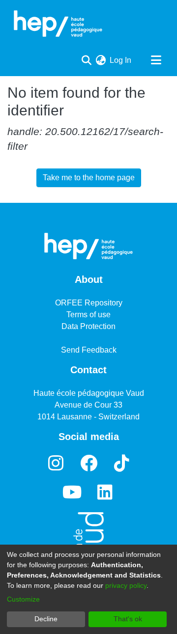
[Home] (58, 23)
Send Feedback (89, 350)
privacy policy (126, 585)
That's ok (128, 619)
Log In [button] (121, 60)
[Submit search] (86, 60)
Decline (46, 619)
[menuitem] (100, 60)
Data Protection (88, 326)
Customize (23, 599)
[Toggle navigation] (156, 60)
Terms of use (88, 314)
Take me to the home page (89, 177)
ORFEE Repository (88, 303)
